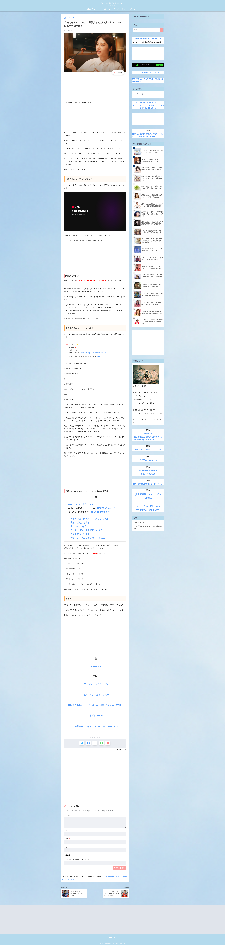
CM (125, 750)
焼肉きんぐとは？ (139, 522)
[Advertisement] (95, 88)
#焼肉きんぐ (85, 353)
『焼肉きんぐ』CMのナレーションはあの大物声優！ (148, 527)
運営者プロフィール (93, 9)
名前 (66, 830)
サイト (66, 847)
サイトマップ (106, 9)
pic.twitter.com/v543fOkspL (98, 353)
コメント (67, 816)
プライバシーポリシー (120, 9)
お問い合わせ (134, 9)
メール (67, 839)
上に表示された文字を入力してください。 (78, 859)
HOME (113, 937)
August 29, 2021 (102, 356)
